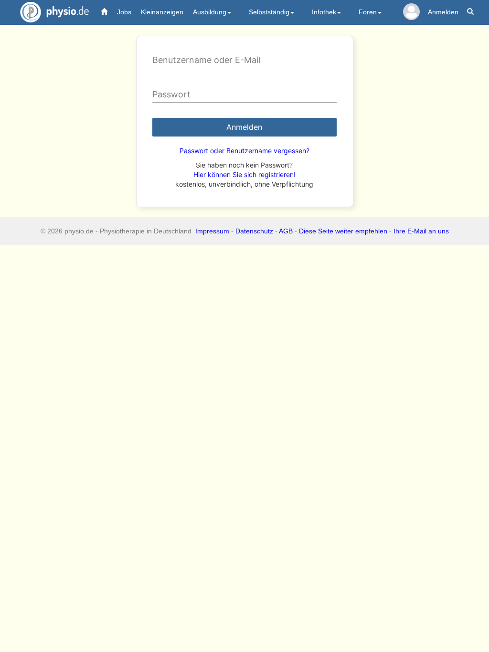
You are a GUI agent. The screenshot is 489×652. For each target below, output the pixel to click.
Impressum (212, 231)
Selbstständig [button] (269, 12)
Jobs (124, 12)
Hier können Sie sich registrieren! (244, 174)
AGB (286, 231)
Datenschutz (254, 231)
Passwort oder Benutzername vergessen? (244, 151)
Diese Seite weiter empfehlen (343, 231)
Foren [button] (368, 12)
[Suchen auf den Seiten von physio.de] (471, 12)
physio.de (54, 12)
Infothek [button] (324, 12)
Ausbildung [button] (209, 12)
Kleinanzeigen (162, 12)
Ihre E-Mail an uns (421, 231)
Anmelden (443, 12)
